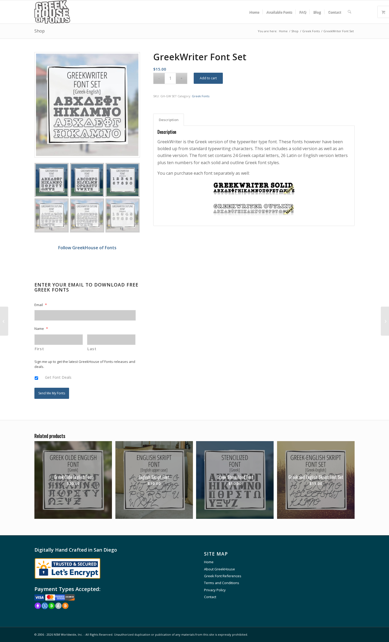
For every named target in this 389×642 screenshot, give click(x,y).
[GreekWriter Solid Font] (254, 197)
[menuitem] (254, 12)
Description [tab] (169, 119)
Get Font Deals (58, 377)
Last (92, 348)
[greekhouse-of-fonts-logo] (52, 12)
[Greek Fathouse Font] (4, 321)
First (39, 348)
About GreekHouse (219, 569)
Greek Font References (222, 576)
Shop (39, 31)
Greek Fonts (200, 96)
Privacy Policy (215, 590)
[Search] (349, 12)
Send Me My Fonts (51, 393)
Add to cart (208, 78)
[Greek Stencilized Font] (385, 321)
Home (209, 562)
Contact (210, 596)
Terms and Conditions (221, 582)
